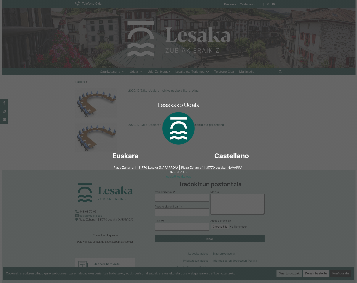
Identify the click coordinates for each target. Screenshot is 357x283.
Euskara (125, 156)
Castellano (231, 156)
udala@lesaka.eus (178, 176)
